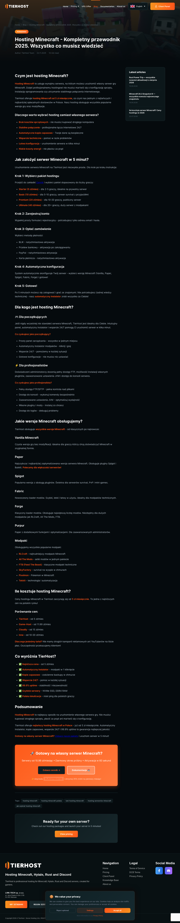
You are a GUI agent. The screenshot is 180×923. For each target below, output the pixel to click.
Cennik (39, 182)
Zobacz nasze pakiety (66, 736)
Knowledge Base (111, 880)
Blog (96, 6)
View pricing (66, 834)
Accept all (117, 910)
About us (121, 6)
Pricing (74, 6)
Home (65, 6)
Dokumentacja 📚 (81, 770)
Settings (90, 910)
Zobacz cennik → (51, 770)
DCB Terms (134, 872)
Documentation (107, 6)
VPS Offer (86, 6)
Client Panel (164, 6)
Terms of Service (137, 868)
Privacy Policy (136, 876)
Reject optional (63, 910)
